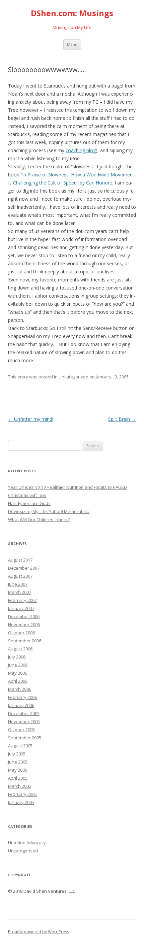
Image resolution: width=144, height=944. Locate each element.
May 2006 (17, 673)
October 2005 (21, 730)
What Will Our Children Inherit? (39, 519)
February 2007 (22, 600)
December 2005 (24, 713)
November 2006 (24, 624)
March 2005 (19, 786)
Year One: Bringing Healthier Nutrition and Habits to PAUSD (67, 487)
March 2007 (19, 592)
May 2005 (17, 770)
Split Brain (122, 419)
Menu (72, 44)
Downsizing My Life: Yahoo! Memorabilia (48, 511)
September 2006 (24, 641)
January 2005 (21, 802)
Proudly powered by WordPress (38, 932)
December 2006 (24, 616)
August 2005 (20, 746)
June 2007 (17, 584)
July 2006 (16, 657)
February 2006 (22, 697)
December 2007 (24, 568)
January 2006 (21, 705)
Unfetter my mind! (30, 419)
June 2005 (17, 762)
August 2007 (20, 576)
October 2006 (21, 633)
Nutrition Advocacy (27, 843)
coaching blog (81, 150)
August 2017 (20, 560)
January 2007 (21, 608)
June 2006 (17, 665)
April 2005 (17, 778)
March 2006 (19, 689)
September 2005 (24, 738)
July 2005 (16, 754)
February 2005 (22, 794)
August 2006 (20, 649)
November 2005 (24, 721)
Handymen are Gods (29, 503)
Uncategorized (73, 377)
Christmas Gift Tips (27, 495)
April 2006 (17, 681)
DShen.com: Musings (72, 13)
